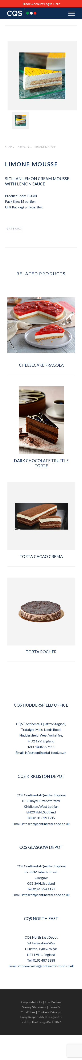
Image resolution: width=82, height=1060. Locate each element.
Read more (41, 379)
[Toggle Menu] (71, 14)
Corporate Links (31, 1002)
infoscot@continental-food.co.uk (46, 824)
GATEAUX (23, 147)
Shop (8, 147)
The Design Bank (42, 1022)
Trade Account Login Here (41, 4)
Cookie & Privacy (49, 1012)
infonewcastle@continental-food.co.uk (46, 966)
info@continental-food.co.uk (45, 752)
